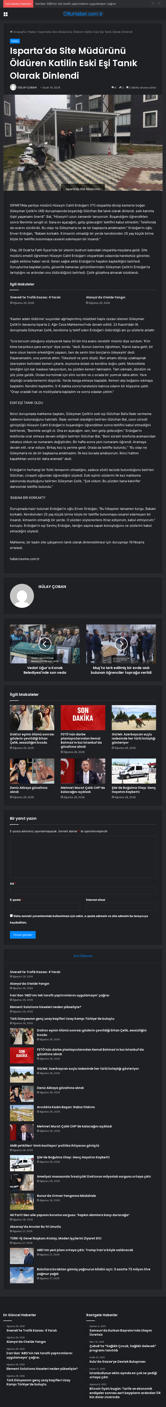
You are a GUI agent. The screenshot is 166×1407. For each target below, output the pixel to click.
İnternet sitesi (95, 899)
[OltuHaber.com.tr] (83, 14)
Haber (32, 32)
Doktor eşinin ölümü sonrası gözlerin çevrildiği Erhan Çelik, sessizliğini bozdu (32, 738)
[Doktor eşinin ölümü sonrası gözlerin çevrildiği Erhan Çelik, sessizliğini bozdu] (32, 717)
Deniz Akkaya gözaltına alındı (28, 790)
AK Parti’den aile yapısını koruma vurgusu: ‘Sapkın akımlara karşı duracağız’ (69, 1215)
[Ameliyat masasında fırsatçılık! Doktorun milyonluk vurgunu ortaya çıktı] (22, 1182)
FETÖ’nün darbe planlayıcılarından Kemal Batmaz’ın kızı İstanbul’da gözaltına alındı (81, 740)
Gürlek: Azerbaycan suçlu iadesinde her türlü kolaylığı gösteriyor (133, 738)
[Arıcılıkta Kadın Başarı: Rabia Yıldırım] (22, 1113)
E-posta (16, 899)
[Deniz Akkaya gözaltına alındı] (32, 771)
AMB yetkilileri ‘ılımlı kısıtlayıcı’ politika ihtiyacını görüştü (54, 1145)
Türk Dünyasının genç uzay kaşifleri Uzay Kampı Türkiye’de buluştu (62, 1018)
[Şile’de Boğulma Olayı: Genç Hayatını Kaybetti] (134, 771)
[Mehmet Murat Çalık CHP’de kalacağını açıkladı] (83, 771)
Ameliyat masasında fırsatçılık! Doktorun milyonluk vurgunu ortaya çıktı (94, 1176)
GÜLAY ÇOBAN (27, 87)
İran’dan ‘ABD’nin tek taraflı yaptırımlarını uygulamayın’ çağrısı (75, 3)
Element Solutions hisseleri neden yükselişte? (45, 1007)
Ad (13, 883)
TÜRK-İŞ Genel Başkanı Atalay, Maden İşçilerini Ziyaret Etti (55, 1238)
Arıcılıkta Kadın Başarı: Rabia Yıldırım (66, 1107)
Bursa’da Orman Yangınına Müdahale (66, 1196)
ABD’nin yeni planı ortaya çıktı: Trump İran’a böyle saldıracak (85, 1250)
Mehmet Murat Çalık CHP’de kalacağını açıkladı (83, 790)
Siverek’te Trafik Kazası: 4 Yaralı (35, 297)
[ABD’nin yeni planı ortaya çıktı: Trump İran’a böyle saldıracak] (22, 1256)
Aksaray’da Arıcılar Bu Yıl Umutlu (35, 1227)
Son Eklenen (83, 956)
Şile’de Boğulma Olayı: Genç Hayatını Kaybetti (134, 790)
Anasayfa (19, 32)
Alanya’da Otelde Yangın (105, 297)
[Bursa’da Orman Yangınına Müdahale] (22, 1202)
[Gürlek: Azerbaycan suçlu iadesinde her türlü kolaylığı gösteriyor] (134, 717)
